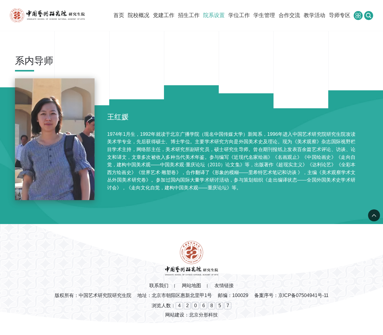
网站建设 (174, 314)
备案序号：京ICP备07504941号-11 (291, 295)
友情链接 (224, 285)
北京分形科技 (203, 314)
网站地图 (191, 285)
